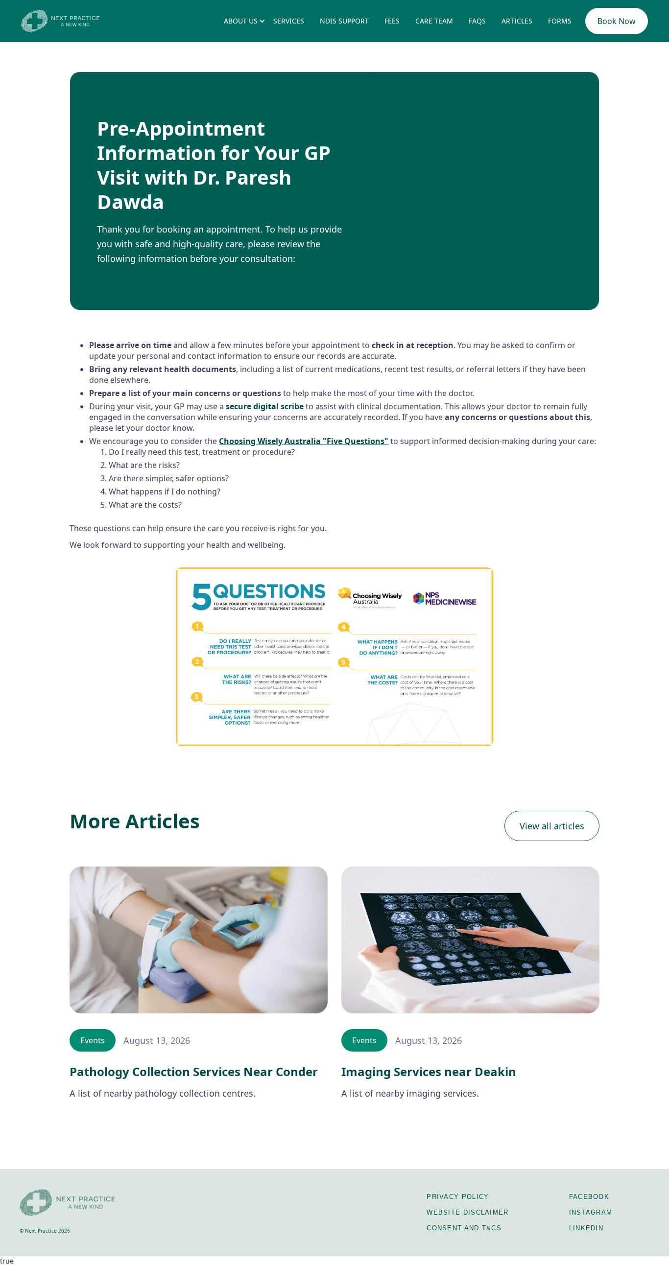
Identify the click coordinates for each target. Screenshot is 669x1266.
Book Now (616, 21)
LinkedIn (586, 1228)
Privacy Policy (458, 1196)
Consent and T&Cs (464, 1228)
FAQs (477, 20)
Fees (392, 20)
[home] (60, 21)
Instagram (591, 1212)
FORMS (560, 20)
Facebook (589, 1196)
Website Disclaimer (467, 1212)
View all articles (552, 826)
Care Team (434, 20)
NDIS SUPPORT (344, 20)
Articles (517, 20)
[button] (240, 21)
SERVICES (288, 20)
